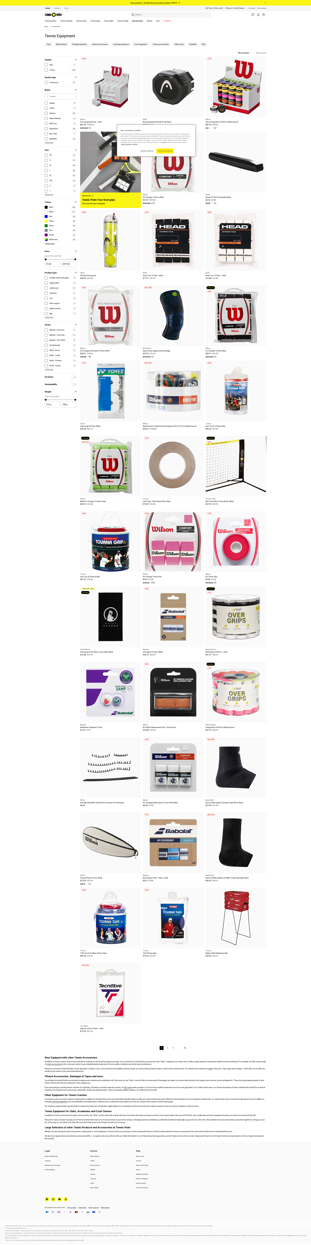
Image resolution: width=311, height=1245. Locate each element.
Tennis (47, 8)
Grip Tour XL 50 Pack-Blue (215, 426)
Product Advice (141, 1183)
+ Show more (49, 142)
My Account (140, 1156)
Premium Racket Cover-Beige (91, 878)
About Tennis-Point (142, 1165)
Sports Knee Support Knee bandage (156, 351)
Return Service (95, 1165)
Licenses (47, 1161)
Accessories (137, 21)
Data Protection (126, 144)
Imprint (135, 144)
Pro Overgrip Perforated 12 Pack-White (95, 351)
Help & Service (94, 1156)
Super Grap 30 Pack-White (90, 426)
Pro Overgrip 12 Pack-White (153, 197)
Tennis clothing (66, 21)
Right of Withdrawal (51, 1156)
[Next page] (191, 1048)
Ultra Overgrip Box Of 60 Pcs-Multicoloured (222, 122)
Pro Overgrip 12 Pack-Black (216, 351)
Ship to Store (94, 1188)
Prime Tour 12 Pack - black (153, 275)
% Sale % (167, 21)
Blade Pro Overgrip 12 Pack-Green (93, 501)
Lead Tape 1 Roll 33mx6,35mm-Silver (157, 501)
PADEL (66, 8)
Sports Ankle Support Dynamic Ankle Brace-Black (224, 803)
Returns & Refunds (142, 1179)
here (164, 142)
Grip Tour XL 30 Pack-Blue (90, 577)
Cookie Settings (50, 1170)
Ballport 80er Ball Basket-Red (217, 953)
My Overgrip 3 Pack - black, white (155, 878)
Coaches (93, 1179)
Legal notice (82, 1207)
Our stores (251, 8)
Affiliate (92, 1170)
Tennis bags (95, 21)
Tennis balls (108, 21)
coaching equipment (59, 1102)
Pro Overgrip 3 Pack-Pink (152, 577)
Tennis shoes (81, 21)
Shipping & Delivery (142, 1174)
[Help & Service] (253, 14)
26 (185, 1048)
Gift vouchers (262, 8)
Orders (92, 1161)
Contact (138, 1161)
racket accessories (54, 1064)
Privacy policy (71, 1207)
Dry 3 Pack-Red (211, 577)
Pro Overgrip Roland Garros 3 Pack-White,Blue (160, 803)
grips (211, 1069)
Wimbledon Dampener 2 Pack (91, 727)
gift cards (128, 1087)
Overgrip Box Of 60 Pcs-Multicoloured (220, 727)
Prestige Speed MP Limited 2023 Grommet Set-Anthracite (102, 803)
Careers (92, 1174)
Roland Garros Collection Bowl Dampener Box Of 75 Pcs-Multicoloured (169, 426)
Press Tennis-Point (142, 1188)
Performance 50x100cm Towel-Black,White (96, 652)
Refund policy (105, 1207)
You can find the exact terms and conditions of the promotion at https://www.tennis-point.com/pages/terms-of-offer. (45, 1240)
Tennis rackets (50, 21)
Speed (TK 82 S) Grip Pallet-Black (218, 197)
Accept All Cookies (165, 151)
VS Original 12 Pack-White (153, 652)
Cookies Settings (146, 151)
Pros (158, 21)
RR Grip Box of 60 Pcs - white (216, 652)
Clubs (92, 1183)
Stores (138, 1170)
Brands (149, 21)
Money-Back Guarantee (52, 1165)
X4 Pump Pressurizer (88, 275)
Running (57, 8)
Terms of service (93, 1207)
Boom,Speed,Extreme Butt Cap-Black (157, 122)
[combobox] (171, 14)
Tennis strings (122, 21)
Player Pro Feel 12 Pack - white (91, 1028)
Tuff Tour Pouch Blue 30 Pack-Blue (93, 953)
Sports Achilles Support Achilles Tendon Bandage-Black (227, 878)
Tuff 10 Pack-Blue (149, 953)
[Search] (133, 14)
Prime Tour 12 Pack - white (216, 275)
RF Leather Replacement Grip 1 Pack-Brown (159, 727)
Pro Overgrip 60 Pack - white (91, 122)
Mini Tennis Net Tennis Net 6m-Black (220, 501)
